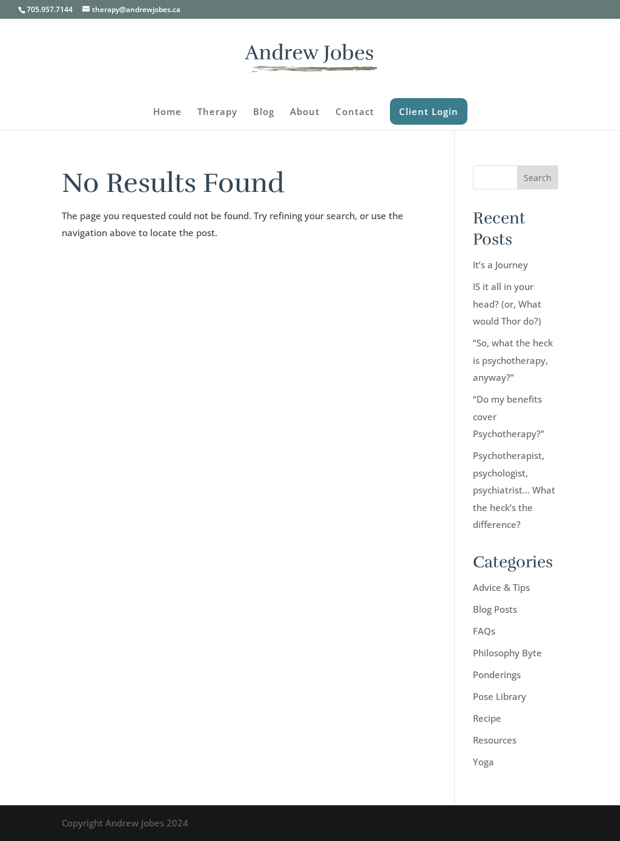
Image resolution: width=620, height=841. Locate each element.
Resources (494, 740)
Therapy (217, 112)
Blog (263, 112)
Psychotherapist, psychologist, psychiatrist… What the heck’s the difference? (514, 489)
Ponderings (497, 674)
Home (167, 112)
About (305, 112)
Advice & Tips (501, 587)
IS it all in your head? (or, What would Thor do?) (507, 303)
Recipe (487, 718)
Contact (354, 112)
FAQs (484, 631)
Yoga (483, 762)
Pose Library (499, 696)
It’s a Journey (500, 265)
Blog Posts (495, 609)
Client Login (428, 111)
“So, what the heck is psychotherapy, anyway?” (513, 360)
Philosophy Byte (507, 653)
